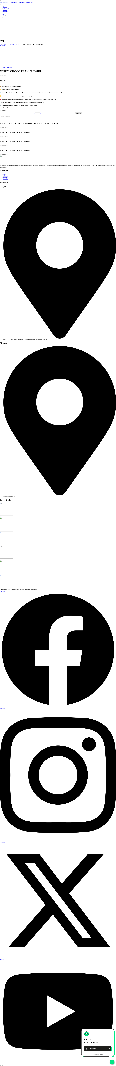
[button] (97, 1048)
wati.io (101, 1054)
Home (5, 7)
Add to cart (78, 113)
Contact (5, 11)
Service (5, 10)
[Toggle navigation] (0, 4)
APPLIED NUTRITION (7, 67)
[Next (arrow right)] (2, 1065)
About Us (6, 8)
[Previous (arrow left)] (0, 1065)
